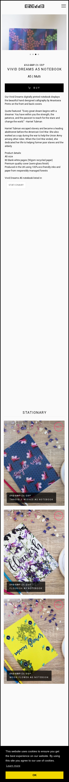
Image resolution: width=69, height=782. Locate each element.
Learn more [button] (13, 765)
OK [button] (35, 775)
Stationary (16, 185)
